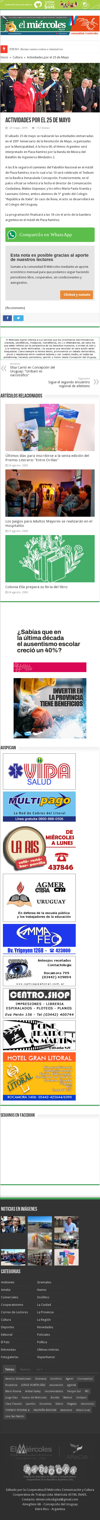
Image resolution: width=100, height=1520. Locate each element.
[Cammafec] (39, 939)
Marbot (67, 1397)
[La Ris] (39, 847)
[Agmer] (39, 897)
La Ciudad (44, 1305)
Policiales (43, 1334)
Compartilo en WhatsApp (45, 234)
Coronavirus (84, 1378)
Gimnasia (40, 1378)
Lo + (39, 1369)
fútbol (59, 1403)
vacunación (56, 1385)
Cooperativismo (12, 1305)
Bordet (55, 1397)
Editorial (6, 1334)
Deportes (7, 1327)
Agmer (69, 1378)
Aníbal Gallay (33, 1391)
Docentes (45, 1403)
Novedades (45, 1327)
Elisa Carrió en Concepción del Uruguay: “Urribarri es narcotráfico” (32, 369)
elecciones (87, 1403)
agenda (71, 1385)
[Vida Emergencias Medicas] (39, 771)
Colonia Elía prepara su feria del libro (36, 587)
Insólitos (43, 1297)
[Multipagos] (39, 806)
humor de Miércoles (34, 1397)
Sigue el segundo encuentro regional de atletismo (69, 382)
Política (42, 1342)
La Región (44, 1319)
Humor (42, 1290)
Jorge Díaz (11, 1397)
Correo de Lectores (14, 1312)
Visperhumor (46, 1357)
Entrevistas (8, 1349)
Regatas (72, 1403)
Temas (9, 1369)
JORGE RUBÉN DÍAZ (33, 1385)
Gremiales (44, 1282)
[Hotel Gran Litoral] (39, 1076)
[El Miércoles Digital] (50, 24)
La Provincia (45, 1312)
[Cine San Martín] (39, 1035)
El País (5, 1342)
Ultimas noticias (48, 1349)
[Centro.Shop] (39, 1003)
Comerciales (9, 1297)
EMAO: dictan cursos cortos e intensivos (36, 49)
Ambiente (7, 1282)
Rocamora (11, 1385)
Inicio (4, 57)
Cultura (18, 57)
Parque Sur (74, 1391)
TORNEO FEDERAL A (17, 1410)
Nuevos (25, 1369)
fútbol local (83, 1410)
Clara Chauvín (13, 1403)
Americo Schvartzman (18, 1378)
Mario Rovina (13, 1391)
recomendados (54, 1391)
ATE (87, 1391)
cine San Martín (14, 1416)
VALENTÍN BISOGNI (44, 1410)
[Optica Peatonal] (39, 971)
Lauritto (30, 1403)
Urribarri (81, 1397)
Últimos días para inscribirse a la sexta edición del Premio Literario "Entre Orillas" (47, 458)
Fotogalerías (9, 1357)
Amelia (5, 1290)
